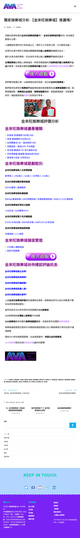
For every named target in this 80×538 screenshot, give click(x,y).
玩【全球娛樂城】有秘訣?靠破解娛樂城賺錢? (15, 409)
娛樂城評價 (8, 382)
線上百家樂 (44, 382)
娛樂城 (18, 27)
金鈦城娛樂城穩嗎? (64, 408)
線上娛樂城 (38, 382)
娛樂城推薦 (67, 379)
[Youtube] (40, 487)
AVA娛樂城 (10, 379)
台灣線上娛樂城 (24, 379)
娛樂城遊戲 (15, 382)
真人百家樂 (32, 382)
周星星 (9, 27)
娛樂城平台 (48, 379)
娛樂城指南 (55, 379)
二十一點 (6, 434)
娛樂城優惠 (35, 379)
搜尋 (5, 421)
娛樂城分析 (42, 379)
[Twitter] (26, 487)
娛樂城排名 (61, 379)
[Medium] (47, 487)
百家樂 (20, 382)
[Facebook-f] (33, 487)
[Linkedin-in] (54, 487)
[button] (75, 6)
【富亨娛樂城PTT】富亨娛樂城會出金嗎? (40, 409)
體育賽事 (6, 456)
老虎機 (6, 449)
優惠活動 (6, 438)
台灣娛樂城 (16, 379)
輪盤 (5, 453)
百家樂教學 (25, 382)
